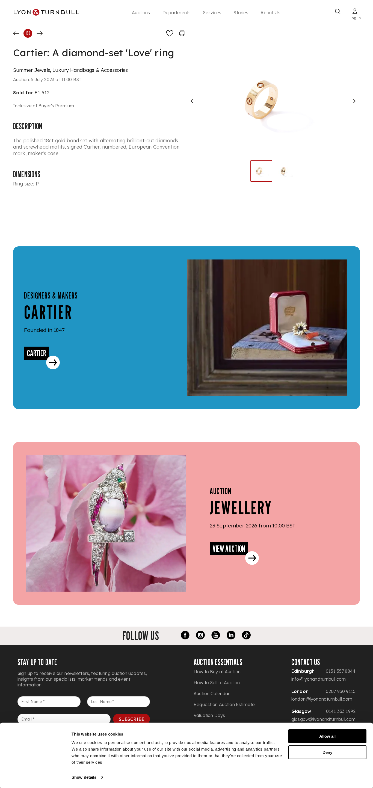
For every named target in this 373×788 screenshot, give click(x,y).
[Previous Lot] (16, 33)
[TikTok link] (246, 636)
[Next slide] (352, 101)
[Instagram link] (200, 636)
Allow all (327, 736)
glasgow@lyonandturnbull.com (323, 719)
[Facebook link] (185, 636)
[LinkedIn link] (231, 636)
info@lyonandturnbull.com (318, 679)
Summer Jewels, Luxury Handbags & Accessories (70, 70)
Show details (84, 777)
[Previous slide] (194, 101)
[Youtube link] (215, 636)
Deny (327, 752)
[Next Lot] (40, 33)
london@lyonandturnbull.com (321, 699)
